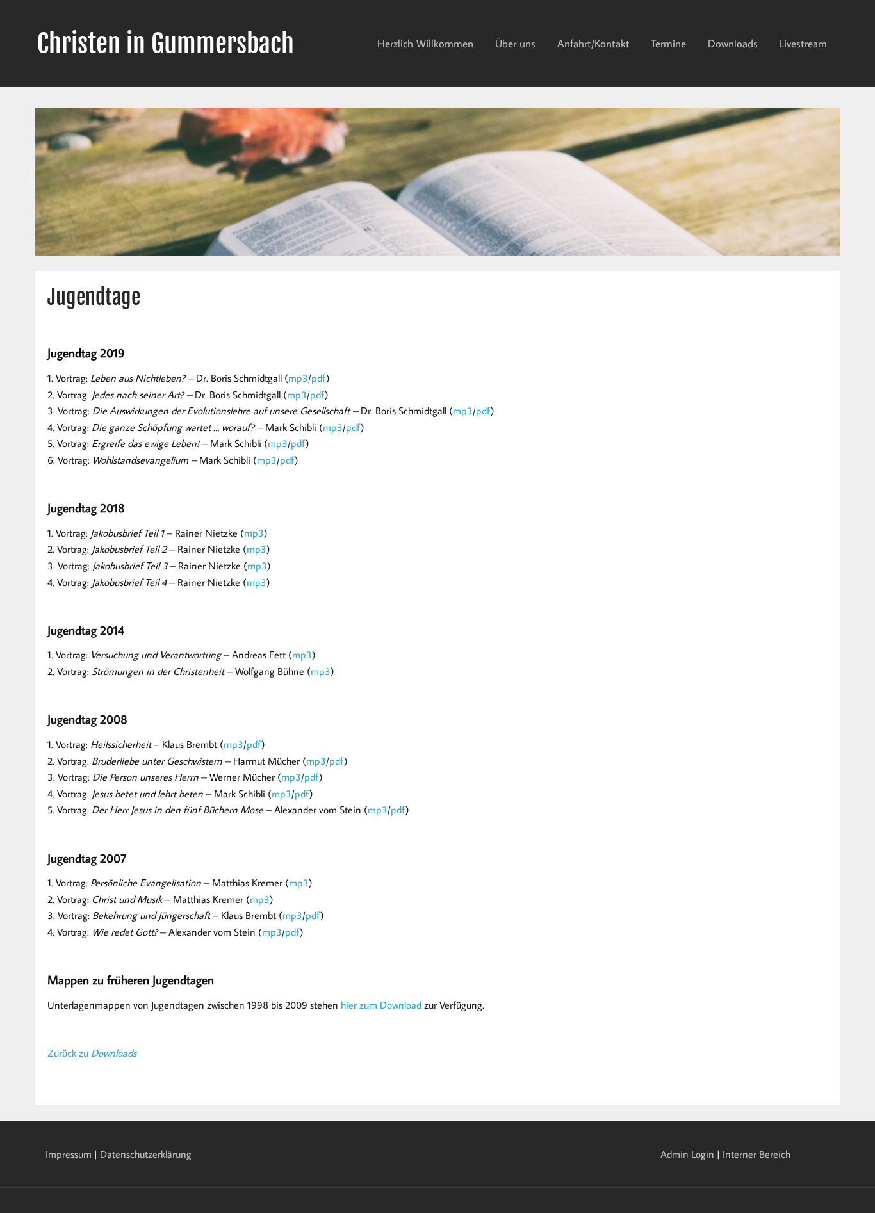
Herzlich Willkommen (425, 44)
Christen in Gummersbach (165, 44)
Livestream (803, 44)
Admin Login (687, 1154)
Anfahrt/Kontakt (593, 44)
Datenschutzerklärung (146, 1154)
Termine (668, 44)
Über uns (515, 44)
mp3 (298, 377)
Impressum (68, 1154)
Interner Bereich (756, 1154)
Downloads (733, 44)
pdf (318, 377)
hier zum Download (381, 1004)
